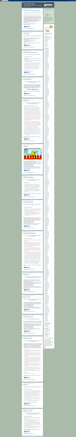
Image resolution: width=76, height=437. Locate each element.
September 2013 (47, 154)
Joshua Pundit (47, 331)
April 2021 (46, 252)
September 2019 (47, 231)
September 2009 (47, 102)
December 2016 (47, 196)
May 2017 (46, 201)
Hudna (35, 375)
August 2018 (46, 217)
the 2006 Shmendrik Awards (48, 37)
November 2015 (47, 182)
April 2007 (46, 71)
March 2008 (46, 83)
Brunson (29, 136)
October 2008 (46, 90)
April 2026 (46, 315)
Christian (32, 136)
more (45, 22)
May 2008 (46, 85)
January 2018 (46, 210)
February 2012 (47, 133)
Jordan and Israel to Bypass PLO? (30, 233)
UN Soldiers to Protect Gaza (28, 177)
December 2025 (47, 311)
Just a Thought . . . (27, 33)
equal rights (31, 287)
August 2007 (46, 75)
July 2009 (46, 100)
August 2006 (46, 62)
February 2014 (47, 159)
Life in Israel (46, 325)
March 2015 (46, 173)
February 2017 (47, 198)
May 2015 (46, 175)
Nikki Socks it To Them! (28, 410)
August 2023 (46, 282)
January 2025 (46, 300)
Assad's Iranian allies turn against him (30, 52)
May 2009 (46, 98)
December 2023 (47, 286)
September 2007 (47, 76)
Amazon (27, 224)
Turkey (27, 137)
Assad (26, 70)
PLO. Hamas (38, 429)
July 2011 (46, 126)
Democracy (46, 44)
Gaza (26, 193)
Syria (31, 70)
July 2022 (46, 268)
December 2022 (47, 273)
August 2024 (46, 295)
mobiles (32, 329)
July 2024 (46, 294)
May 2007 (46, 72)
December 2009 (47, 105)
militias (30, 70)
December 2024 (47, 299)
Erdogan (34, 136)
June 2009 (46, 99)
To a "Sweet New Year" (28, 79)
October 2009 (46, 103)
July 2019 (46, 229)
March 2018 (46, 212)
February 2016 (47, 185)
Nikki (28, 429)
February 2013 (47, 146)
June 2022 (46, 267)
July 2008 (46, 87)
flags (33, 287)
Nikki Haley (30, 429)
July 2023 (46, 281)
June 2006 (46, 60)
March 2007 (46, 70)
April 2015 (46, 174)
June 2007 (46, 73)
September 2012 (47, 141)
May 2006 (46, 59)
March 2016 (46, 186)
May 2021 (46, 253)
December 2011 (47, 131)
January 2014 (46, 158)
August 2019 (46, 230)
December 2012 (47, 144)
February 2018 (47, 211)
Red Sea (36, 402)
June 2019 (46, 228)
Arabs (29, 224)
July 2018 (46, 216)
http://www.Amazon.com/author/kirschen (29, 222)
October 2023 (46, 284)
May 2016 (46, 188)
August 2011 (46, 127)
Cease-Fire (27, 375)
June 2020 (46, 241)
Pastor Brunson (26, 100)
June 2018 (46, 215)
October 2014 (46, 168)
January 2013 (46, 145)
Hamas (28, 193)
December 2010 (47, 118)
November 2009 (47, 104)
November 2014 (47, 169)
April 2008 (46, 84)
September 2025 (47, 308)
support (25, 43)
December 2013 (47, 157)
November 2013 (47, 156)
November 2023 (47, 285)
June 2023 (46, 280)
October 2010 (46, 116)
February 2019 (47, 224)
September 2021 (47, 257)
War (33, 70)
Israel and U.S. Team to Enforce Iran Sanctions (32, 10)
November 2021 (47, 259)
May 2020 (46, 240)
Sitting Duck (26, 146)
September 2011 (47, 128)
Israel (30, 193)
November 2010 (47, 117)
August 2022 (46, 269)
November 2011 (47, 130)
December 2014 (47, 170)
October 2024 (46, 297)
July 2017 (46, 203)
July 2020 (46, 242)
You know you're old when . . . (29, 316)
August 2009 (46, 101)
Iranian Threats (47, 46)
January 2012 (46, 132)
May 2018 (46, 214)
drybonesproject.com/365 (27, 24)
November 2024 (47, 298)
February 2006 (47, 56)
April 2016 (46, 187)
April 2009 (46, 97)
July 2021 (46, 255)
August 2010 (46, 114)
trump (37, 224)
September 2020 (47, 244)
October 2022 (46, 271)
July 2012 (46, 139)
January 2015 (46, 171)
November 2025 (47, 310)
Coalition (27, 402)
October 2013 (46, 155)
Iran (28, 70)
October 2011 (46, 129)
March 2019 (46, 225)
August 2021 (46, 256)
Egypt (29, 375)
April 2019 (46, 226)
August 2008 (46, 88)
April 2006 (46, 58)
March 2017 (46, 199)
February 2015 (47, 172)
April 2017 (46, 200)
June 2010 (46, 112)
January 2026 (46, 312)
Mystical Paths (47, 326)
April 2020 (46, 239)
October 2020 (46, 245)
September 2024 (47, 296)
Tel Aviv (28, 288)
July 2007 (46, 74)
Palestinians (34, 224)
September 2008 (47, 89)
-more (37, 68)
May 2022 (46, 266)
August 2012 (46, 140)
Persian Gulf (32, 402)
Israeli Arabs (37, 287)
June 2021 (46, 254)
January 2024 (46, 287)
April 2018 (46, 213)
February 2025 (47, 301)
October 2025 (46, 309)
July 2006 (46, 61)
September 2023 (47, 283)
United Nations (39, 193)
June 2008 (46, 86)
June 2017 (46, 202)
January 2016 (46, 184)
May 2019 (46, 227)
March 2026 (46, 314)
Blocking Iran (26, 384)
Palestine (26, 288)
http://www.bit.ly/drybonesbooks (36, 223)
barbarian (27, 136)
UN (36, 193)
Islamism (37, 136)
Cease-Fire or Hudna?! (27, 338)
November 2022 (47, 272)
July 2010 (46, 113)
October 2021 (46, 258)
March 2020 (46, 238)
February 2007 (47, 69)
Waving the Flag (26, 274)
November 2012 (47, 143)
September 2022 (47, 270)
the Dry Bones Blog (29, 3)
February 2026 (47, 313)
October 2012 (46, 142)
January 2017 (46, 197)
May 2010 (46, 111)
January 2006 (46, 55)
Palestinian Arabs (33, 193)
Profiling (46, 45)
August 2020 (46, 243)
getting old (29, 329)
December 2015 (47, 183)
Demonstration (27, 287)
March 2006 (46, 57)
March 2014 (46, 160)
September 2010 (47, 115)
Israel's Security (47, 324)
